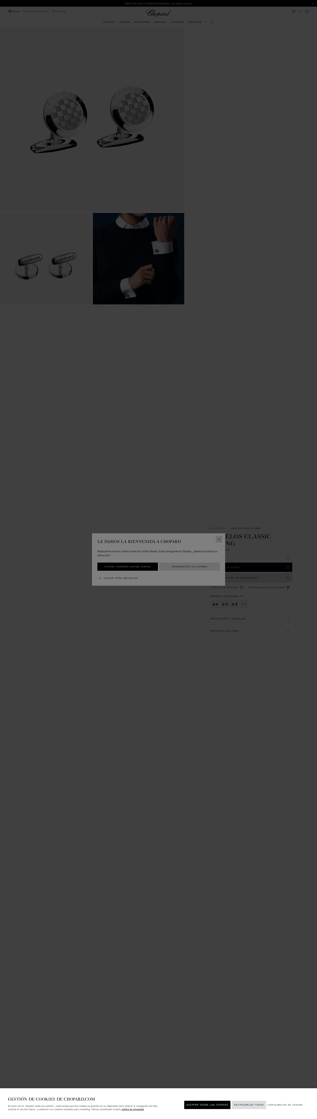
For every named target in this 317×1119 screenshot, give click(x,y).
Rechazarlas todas (249, 1105)
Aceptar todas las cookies (207, 1105)
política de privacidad (133, 1109)
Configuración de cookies (285, 1105)
